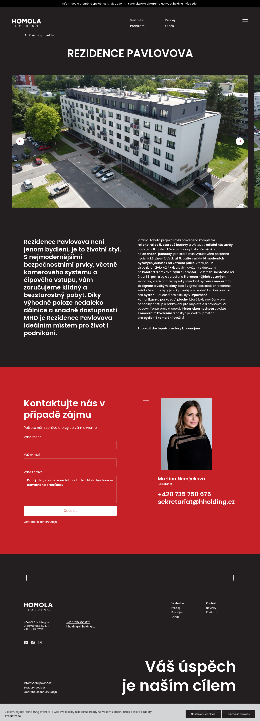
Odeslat (70, 510)
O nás (169, 26)
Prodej (170, 20)
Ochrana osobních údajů (40, 522)
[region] (130, 712)
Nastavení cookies (203, 713)
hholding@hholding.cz (81, 626)
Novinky (211, 608)
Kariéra (211, 612)
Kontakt (211, 603)
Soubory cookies (34, 687)
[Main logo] (26, 23)
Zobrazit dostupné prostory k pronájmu (169, 328)
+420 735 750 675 (184, 494)
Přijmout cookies (239, 713)
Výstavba (137, 20)
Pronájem (137, 26)
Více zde (116, 4)
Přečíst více (13, 715)
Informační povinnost (38, 683)
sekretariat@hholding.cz (196, 502)
